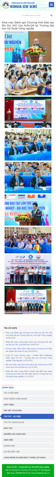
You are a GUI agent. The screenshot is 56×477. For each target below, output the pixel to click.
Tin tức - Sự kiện (12, 416)
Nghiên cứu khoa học (15, 434)
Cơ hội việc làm (12, 452)
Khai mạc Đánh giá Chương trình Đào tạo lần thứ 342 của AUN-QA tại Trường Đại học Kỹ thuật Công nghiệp (29, 335)
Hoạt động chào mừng (15, 399)
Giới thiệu (9, 405)
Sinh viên (8, 440)
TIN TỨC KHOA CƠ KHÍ (14, 422)
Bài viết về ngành (13, 410)
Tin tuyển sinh (11, 393)
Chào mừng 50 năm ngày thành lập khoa (25, 457)
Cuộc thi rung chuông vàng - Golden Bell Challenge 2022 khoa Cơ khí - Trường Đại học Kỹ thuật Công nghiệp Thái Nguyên (29, 358)
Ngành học (9, 446)
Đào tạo (8, 428)
